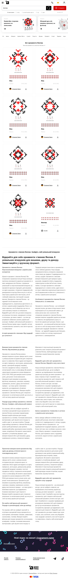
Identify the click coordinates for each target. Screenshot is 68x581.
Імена (7, 36)
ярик (43, 12)
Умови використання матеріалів (39, 558)
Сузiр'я (28, 36)
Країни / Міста (21, 36)
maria (18, 12)
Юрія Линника (53, 573)
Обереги (13, 36)
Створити (61, 8)
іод (38, 12)
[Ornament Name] (7, 2)
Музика (40, 36)
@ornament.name (45, 538)
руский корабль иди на (28, 12)
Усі (3, 36)
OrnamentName (33, 573)
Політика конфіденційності (21, 558)
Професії (47, 36)
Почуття (34, 36)
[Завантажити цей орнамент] (26, 88)
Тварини (59, 36)
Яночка (44, 222)
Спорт (53, 36)
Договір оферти (6, 558)
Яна (10, 81)
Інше (64, 36)
